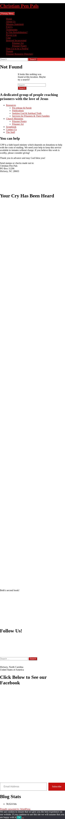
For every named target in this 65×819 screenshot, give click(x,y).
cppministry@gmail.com (11, 661)
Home (9, 19)
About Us (10, 21)
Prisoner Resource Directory (19, 54)
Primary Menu (7, 13)
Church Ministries (14, 118)
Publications (18, 110)
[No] (23, 818)
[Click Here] (32, 736)
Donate (9, 51)
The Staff (10, 132)
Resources (11, 105)
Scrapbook (11, 126)
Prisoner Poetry (19, 46)
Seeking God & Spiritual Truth (26, 113)
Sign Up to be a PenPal (17, 48)
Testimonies (11, 29)
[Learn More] (32, 609)
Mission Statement (15, 24)
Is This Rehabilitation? (17, 32)
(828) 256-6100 (7, 664)
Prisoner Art (18, 43)
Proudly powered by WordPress (15, 809)
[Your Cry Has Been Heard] (32, 394)
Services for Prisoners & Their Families (31, 116)
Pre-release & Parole (22, 108)
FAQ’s (9, 27)
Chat (8, 37)
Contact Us (11, 129)
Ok (19, 817)
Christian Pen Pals (19, 6)
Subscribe (56, 786)
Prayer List (11, 35)
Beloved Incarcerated (16, 40)
